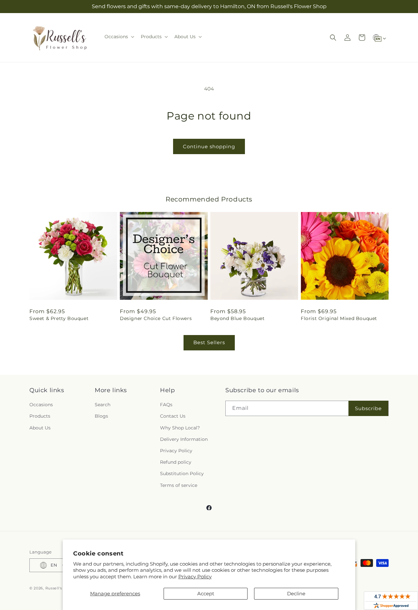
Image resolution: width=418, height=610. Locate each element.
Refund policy (175, 462)
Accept (205, 593)
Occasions (41, 405)
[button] (119, 36)
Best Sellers (209, 342)
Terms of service (178, 485)
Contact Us (172, 416)
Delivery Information (184, 439)
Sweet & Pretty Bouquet (58, 318)
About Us (40, 428)
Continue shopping (209, 146)
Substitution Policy (182, 473)
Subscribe (368, 408)
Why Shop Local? (180, 428)
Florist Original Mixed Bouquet (339, 318)
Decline (296, 593)
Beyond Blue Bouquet (237, 318)
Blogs (101, 416)
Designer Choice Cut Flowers (156, 318)
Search (102, 405)
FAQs (166, 405)
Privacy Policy (195, 576)
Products (39, 416)
